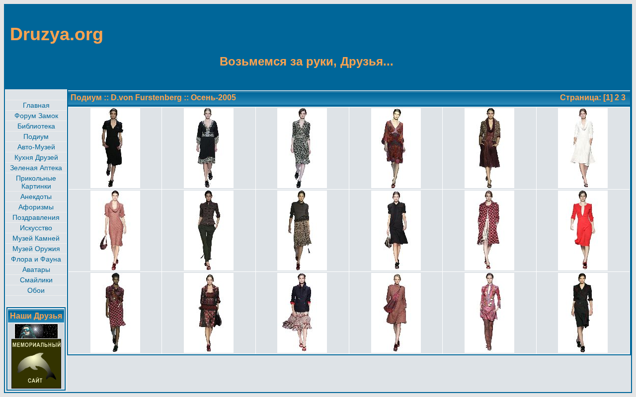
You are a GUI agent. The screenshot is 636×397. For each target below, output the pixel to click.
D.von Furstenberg (146, 97)
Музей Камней (36, 238)
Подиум (36, 136)
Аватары (36, 269)
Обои (36, 290)
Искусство (36, 228)
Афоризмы (36, 207)
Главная (36, 105)
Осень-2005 (213, 97)
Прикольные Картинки (36, 182)
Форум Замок (36, 116)
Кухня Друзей (36, 157)
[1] (608, 97)
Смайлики (36, 280)
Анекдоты (36, 196)
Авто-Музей (36, 147)
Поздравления (36, 217)
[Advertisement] (582, 46)
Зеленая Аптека (36, 168)
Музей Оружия (36, 249)
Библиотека (36, 126)
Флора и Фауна (36, 259)
